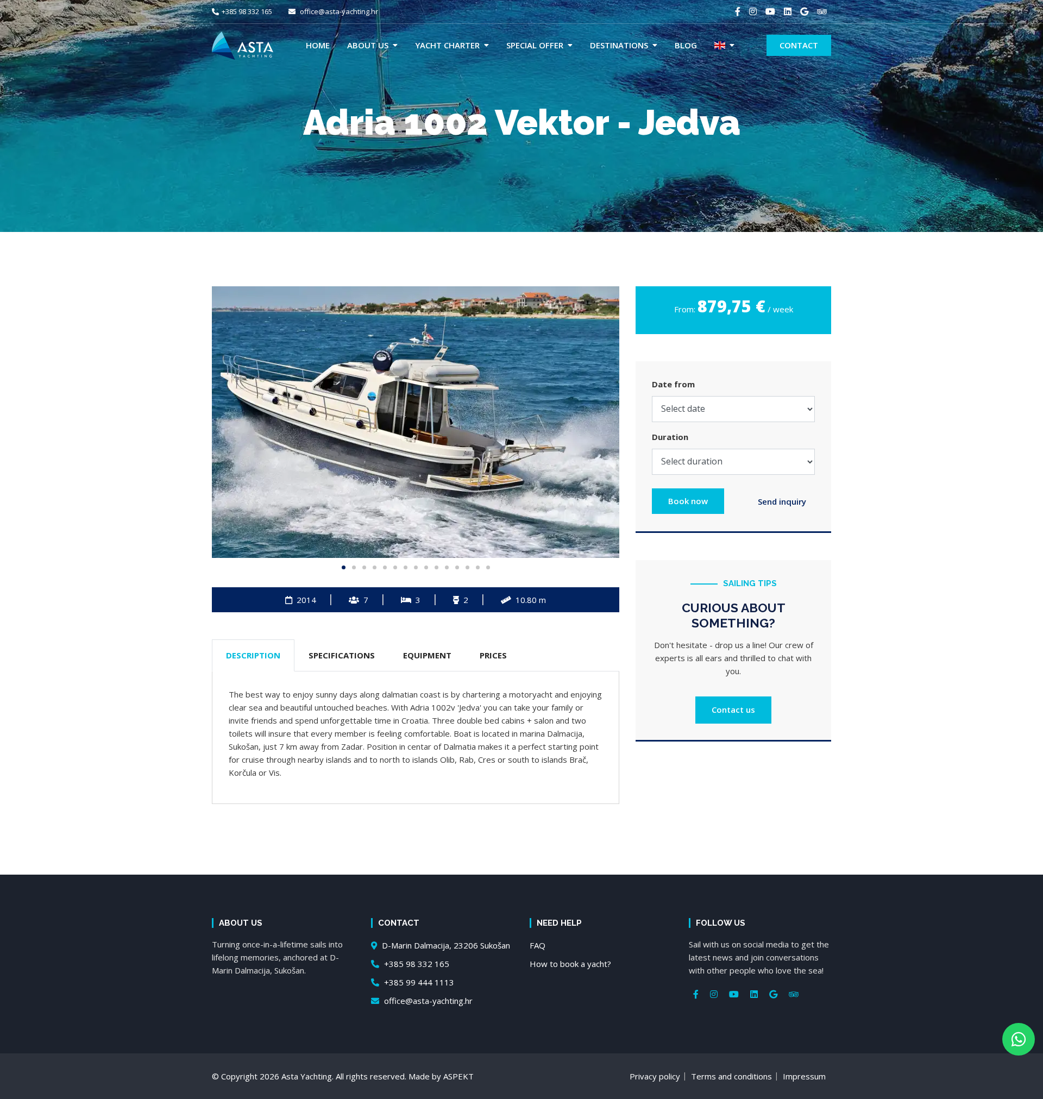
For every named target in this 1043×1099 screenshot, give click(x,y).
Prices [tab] (493, 655)
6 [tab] (395, 567)
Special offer (534, 45)
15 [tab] (488, 567)
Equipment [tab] (427, 655)
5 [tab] (385, 567)
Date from (673, 384)
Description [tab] (253, 655)
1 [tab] (343, 567)
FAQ (537, 945)
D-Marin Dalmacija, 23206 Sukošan (445, 945)
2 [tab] (354, 567)
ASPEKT (458, 1076)
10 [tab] (436, 567)
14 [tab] (478, 567)
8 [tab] (416, 567)
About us (367, 45)
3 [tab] (364, 567)
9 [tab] (426, 567)
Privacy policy (655, 1076)
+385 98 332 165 (247, 11)
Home (318, 45)
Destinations (619, 45)
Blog (686, 45)
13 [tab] (467, 567)
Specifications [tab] (342, 655)
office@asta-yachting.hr (338, 11)
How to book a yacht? (570, 963)
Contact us (733, 709)
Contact (799, 45)
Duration (670, 436)
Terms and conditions (731, 1076)
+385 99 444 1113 (418, 982)
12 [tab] (457, 567)
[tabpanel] (415, 422)
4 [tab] (374, 567)
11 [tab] (447, 567)
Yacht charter (447, 45)
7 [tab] (405, 567)
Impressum (804, 1076)
